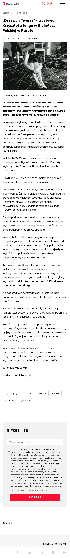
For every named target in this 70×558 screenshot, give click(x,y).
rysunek (55, 393)
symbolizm (25, 400)
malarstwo (9, 400)
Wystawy (32, 38)
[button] (66, 524)
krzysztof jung (11, 393)
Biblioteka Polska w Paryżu (34, 393)
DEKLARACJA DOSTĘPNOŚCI (54, 544)
